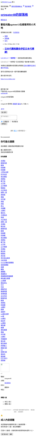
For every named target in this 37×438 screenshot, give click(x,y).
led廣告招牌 (5, 314)
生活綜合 (16, 32)
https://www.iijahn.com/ (8, 79)
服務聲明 (20, 412)
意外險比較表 (5, 258)
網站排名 (4, 283)
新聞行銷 (4, 352)
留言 (19, 104)
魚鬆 (2, 201)
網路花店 (4, 289)
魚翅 (2, 217)
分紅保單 (4, 260)
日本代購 (27, 65)
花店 (2, 287)
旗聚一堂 (4, 192)
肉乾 (2, 204)
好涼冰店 (4, 174)
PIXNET (9, 410)
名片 (6, 41)
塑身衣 (3, 354)
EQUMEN (4, 358)
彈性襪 (3, 325)
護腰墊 (3, 271)
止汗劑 (3, 183)
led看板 (3, 323)
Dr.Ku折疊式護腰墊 (7, 262)
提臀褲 (3, 360)
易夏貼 (3, 179)
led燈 (2, 316)
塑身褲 (3, 356)
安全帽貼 (4, 176)
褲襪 (2, 327)
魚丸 (2, 206)
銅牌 (2, 309)
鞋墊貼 (3, 188)
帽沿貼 (3, 226)
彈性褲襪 (4, 330)
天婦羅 (3, 208)
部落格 (7, 38)
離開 (11, 434)
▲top (2, 109)
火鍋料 (3, 210)
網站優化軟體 (5, 278)
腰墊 (2, 269)
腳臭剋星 (4, 163)
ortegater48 (4, 93)
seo (2, 350)
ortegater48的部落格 (14, 14)
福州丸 (3, 213)
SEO (2, 285)
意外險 (3, 256)
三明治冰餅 (4, 172)
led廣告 (3, 318)
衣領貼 (3, 161)
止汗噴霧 (4, 185)
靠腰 (2, 267)
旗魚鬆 (3, 195)
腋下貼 (3, 181)
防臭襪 (3, 170)
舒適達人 (4, 345)
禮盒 (2, 197)
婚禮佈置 (4, 291)
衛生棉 (3, 341)
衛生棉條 (4, 343)
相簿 (6, 36)
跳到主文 (4, 20)
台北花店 (4, 296)
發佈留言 (4, 124)
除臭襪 (3, 167)
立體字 (3, 307)
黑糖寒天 (4, 274)
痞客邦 (15, 104)
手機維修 (4, 339)
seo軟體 (3, 280)
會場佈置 (4, 293)
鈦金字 (3, 321)
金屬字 (3, 312)
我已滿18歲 (5, 434)
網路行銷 (4, 348)
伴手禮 (3, 199)
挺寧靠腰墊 (4, 265)
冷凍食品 (4, 215)
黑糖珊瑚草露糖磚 (7, 276)
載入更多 (4, 112)
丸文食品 (4, 190)
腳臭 (2, 165)
